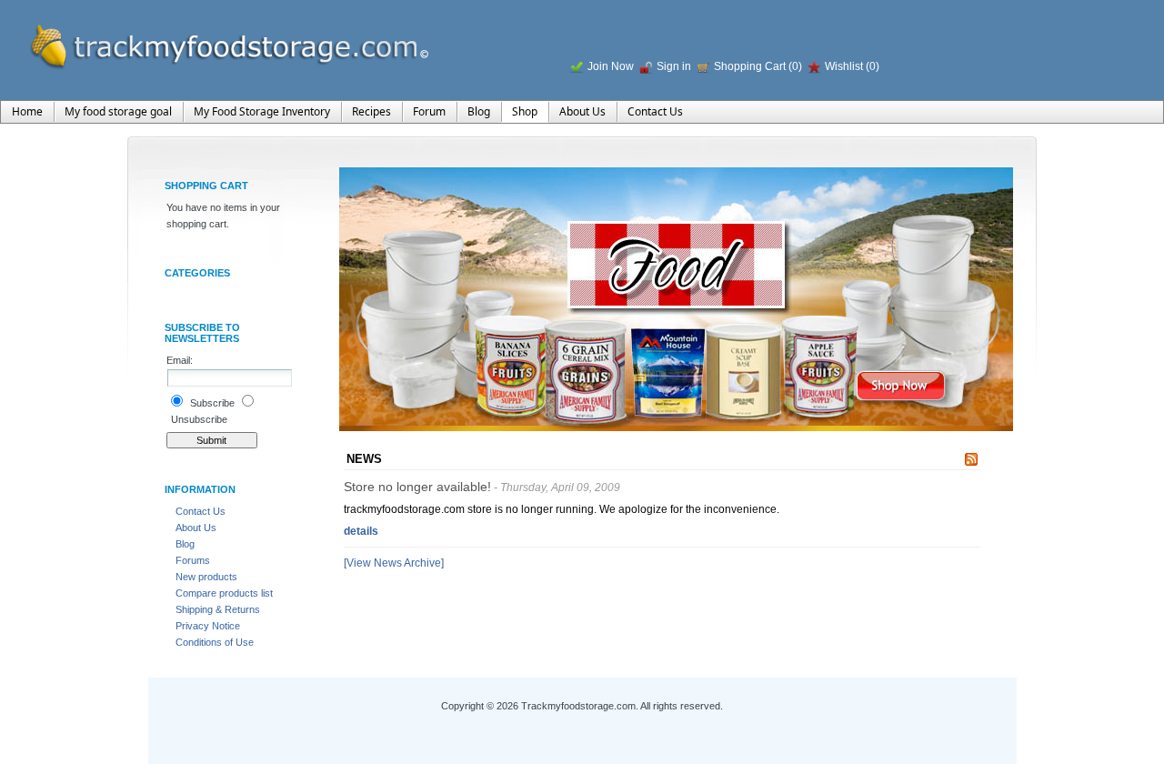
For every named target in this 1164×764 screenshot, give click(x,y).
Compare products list (224, 593)
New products (206, 576)
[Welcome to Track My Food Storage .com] (218, 42)
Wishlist (844, 66)
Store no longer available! (417, 486)
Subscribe (212, 402)
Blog (185, 543)
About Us (196, 527)
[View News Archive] (394, 563)
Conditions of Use (215, 642)
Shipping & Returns (218, 609)
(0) (795, 66)
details (361, 531)
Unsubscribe (199, 419)
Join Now (610, 66)
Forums (193, 560)
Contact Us (201, 511)
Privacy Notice (208, 625)
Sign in (674, 66)
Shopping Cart (751, 66)
